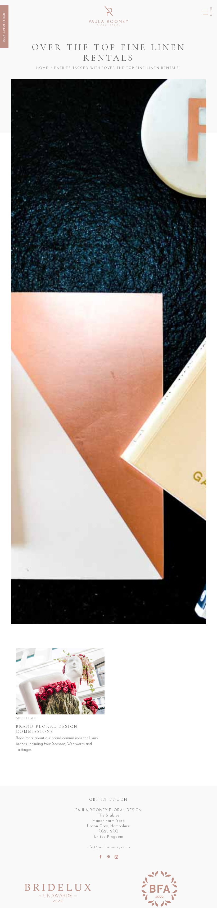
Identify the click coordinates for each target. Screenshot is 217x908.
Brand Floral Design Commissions (47, 729)
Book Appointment (4, 26)
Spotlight (26, 718)
